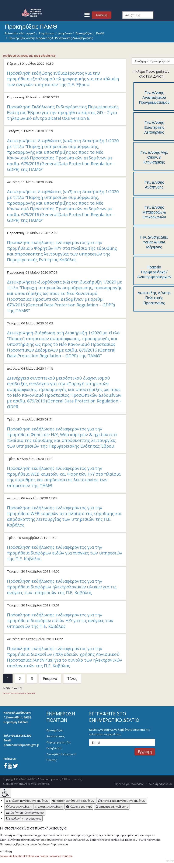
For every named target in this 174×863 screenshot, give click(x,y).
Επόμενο (50, 678)
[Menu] (87, 13)
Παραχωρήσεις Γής (58, 742)
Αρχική (30, 33)
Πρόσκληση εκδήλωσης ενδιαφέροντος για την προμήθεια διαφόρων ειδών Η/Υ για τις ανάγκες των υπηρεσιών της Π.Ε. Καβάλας (60, 620)
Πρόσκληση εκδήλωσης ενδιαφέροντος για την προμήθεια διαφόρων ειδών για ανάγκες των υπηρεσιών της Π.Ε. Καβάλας (64, 552)
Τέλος (72, 678)
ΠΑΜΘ (100, 33)
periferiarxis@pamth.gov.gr (21, 745)
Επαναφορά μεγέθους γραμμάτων (123, 801)
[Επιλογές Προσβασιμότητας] (5, 793)
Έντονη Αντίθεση (20, 807)
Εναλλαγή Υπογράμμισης (24, 818)
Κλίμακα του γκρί (80, 807)
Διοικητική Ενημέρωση (61, 754)
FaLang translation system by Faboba (19, 693)
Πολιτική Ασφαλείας (159, 784)
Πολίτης (51, 760)
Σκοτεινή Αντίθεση (50, 807)
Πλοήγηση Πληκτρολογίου (26, 812)
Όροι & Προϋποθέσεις (129, 784)
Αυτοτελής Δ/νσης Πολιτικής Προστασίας (154, 297)
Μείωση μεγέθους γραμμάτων (28, 801)
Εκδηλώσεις (54, 748)
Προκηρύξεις (84, 33)
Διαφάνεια (65, 33)
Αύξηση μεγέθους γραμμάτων (74, 801)
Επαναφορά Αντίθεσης (113, 807)
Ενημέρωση (46, 33)
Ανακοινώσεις (55, 736)
